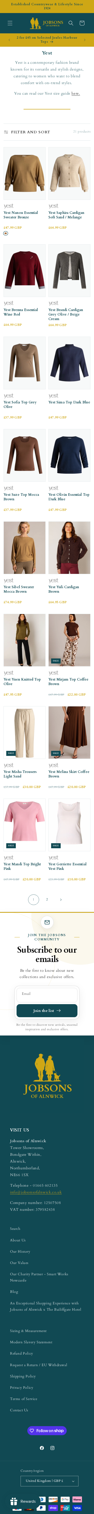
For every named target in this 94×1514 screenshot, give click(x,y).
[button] (10, 23)
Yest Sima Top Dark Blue (69, 402)
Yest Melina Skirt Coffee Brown (68, 774)
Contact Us (19, 1410)
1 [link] (34, 899)
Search (15, 1228)
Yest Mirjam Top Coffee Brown (68, 681)
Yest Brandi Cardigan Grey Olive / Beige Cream (65, 314)
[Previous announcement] (9, 39)
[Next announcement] (84, 39)
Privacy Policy (21, 1387)
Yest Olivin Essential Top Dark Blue (68, 497)
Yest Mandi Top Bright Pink (22, 866)
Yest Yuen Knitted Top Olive (22, 681)
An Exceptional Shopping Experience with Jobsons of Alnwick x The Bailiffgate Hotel (45, 1306)
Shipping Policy (23, 1376)
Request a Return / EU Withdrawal (38, 1365)
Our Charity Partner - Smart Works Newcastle (39, 1277)
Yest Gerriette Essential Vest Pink (67, 866)
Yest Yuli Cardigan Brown (63, 589)
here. (75, 93)
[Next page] (60, 899)
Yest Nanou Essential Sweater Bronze (21, 215)
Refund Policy (21, 1353)
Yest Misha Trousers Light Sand (20, 774)
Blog (14, 1291)
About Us (18, 1240)
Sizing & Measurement (28, 1330)
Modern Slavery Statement (31, 1342)
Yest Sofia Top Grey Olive (20, 404)
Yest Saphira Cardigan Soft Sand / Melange (66, 215)
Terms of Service (23, 1399)
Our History (20, 1251)
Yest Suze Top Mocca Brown (21, 497)
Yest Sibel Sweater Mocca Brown (19, 589)
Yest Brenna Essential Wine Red (21, 312)
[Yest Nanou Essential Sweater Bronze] (6, 233)
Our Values (19, 1262)
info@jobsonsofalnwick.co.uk (36, 1192)
